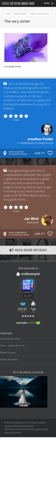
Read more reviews (31, 250)
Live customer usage (10, 338)
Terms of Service (12, 426)
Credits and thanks (9, 359)
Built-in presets (20, 14)
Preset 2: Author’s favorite (40, 14)
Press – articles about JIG (12, 345)
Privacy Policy (27, 426)
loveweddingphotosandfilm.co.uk (36, 143)
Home (7, 14)
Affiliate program (8, 352)
